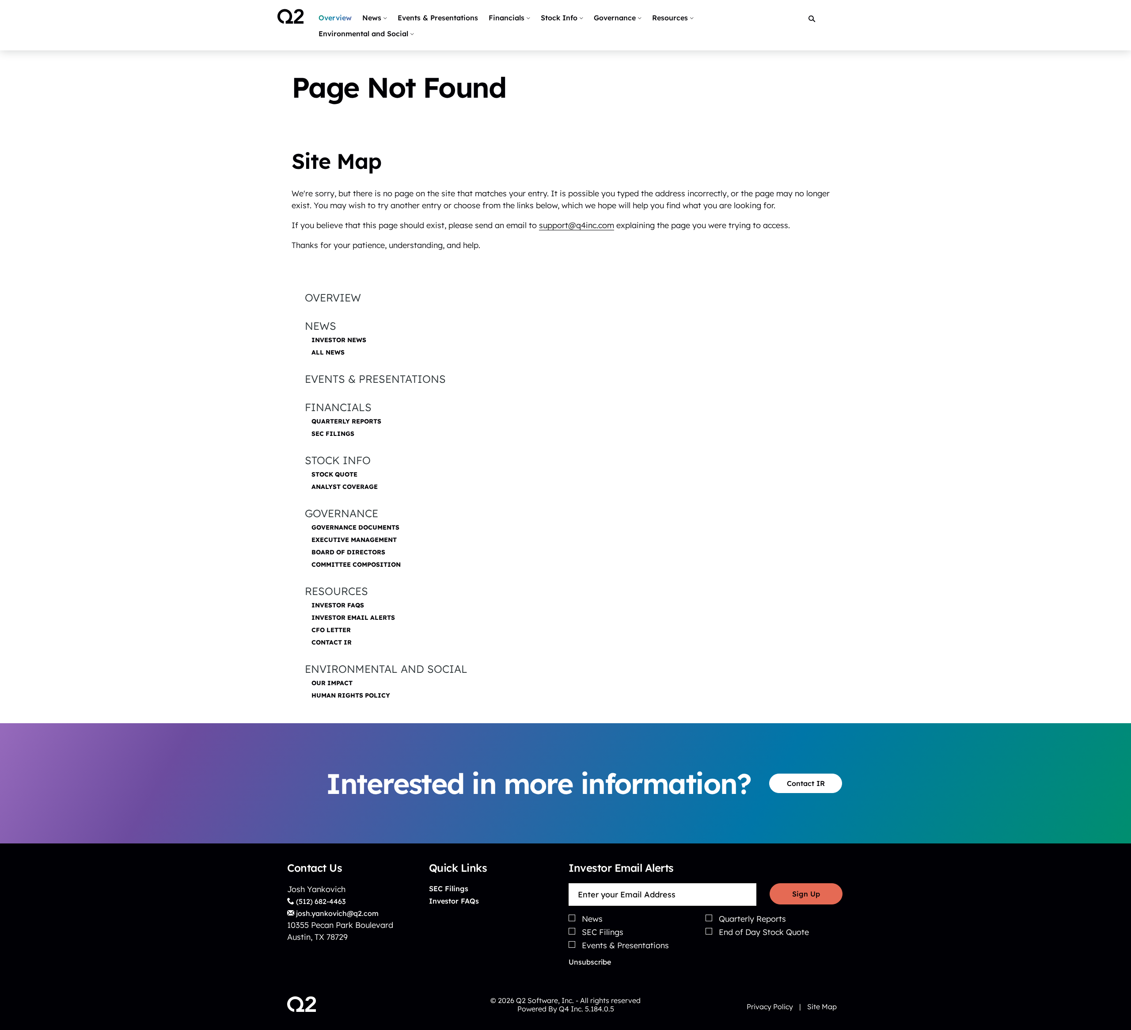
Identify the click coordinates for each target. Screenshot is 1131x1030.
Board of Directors (348, 552)
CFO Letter (331, 630)
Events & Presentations (375, 379)
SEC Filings (332, 434)
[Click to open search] (812, 19)
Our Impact (332, 683)
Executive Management (354, 540)
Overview (333, 297)
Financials (338, 407)
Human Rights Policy (350, 695)
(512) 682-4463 (319, 901)
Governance (341, 513)
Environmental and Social (386, 669)
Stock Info (338, 460)
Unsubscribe (590, 962)
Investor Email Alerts (353, 617)
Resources (336, 591)
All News (328, 352)
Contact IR (331, 642)
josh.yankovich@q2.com (336, 913)
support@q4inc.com (576, 225)
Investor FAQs (337, 605)
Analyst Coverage (344, 487)
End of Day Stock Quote (764, 932)
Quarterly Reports (346, 421)
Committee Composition (356, 564)
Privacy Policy (770, 1006)
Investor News (338, 340)
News (320, 325)
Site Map (822, 1006)
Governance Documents (355, 527)
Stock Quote (334, 474)
